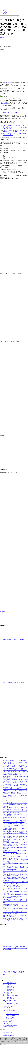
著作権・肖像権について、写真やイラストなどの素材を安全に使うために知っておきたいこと (15, 920)
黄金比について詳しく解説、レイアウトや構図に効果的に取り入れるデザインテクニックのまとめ (15, 905)
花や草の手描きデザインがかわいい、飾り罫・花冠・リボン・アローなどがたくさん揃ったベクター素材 (15, 127)
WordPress (5, 1002)
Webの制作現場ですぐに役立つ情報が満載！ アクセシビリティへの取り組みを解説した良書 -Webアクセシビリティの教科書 (15, 786)
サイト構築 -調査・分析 (9, 983)
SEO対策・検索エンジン (9, 1000)
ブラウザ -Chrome (10, 1020)
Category (5, 11)
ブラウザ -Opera (10, 1017)
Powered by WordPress (8, 1035)
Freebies (2, 37)
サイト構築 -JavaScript (8, 994)
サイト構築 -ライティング (10, 989)
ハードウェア (6, 1009)
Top (4, 9)
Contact (5, 12)
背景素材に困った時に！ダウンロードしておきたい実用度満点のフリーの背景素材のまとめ (15, 833)
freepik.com (9, 82)
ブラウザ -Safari (10, 1018)
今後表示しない (17, 1041)
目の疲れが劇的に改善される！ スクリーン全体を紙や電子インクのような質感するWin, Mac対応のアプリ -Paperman (15, 776)
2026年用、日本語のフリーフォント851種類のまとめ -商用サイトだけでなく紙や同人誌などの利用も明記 (15, 804)
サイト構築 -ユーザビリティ (10, 987)
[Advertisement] (14, 66)
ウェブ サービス (7, 1007)
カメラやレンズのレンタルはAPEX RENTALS (15, 682)
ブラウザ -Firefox (10, 1015)
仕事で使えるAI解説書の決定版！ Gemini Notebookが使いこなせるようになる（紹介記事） (15, 973)
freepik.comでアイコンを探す (10, 112)
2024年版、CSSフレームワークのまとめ (13, 866)
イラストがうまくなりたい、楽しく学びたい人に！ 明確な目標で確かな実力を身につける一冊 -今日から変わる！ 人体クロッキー (15, 767)
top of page (2, 611)
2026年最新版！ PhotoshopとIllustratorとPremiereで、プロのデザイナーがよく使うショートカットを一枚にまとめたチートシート (15, 781)
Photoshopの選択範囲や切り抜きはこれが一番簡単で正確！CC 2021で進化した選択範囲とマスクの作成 (15, 879)
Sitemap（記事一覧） (8, 1026)
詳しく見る (24, 1041)
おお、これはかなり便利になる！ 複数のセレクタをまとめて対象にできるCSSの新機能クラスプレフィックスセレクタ (15, 771)
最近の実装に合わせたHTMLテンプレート (14, 845)
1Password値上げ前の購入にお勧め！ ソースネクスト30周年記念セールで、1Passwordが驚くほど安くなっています (15, 795)
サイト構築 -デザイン (8, 991)
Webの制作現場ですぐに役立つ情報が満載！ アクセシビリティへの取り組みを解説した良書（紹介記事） (15, 948)
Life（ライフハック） (8, 1023)
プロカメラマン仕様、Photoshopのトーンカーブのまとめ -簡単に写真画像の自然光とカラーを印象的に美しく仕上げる (15, 896)
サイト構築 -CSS (7, 992)
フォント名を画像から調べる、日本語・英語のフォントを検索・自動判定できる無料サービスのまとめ (15, 825)
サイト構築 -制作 (7, 986)
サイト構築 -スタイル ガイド (10, 995)
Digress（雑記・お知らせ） (10, 1025)
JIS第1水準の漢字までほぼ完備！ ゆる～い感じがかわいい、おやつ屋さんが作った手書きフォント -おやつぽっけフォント (15, 790)
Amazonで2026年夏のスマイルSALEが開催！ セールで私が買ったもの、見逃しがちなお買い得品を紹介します (15, 762)
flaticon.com (5, 103)
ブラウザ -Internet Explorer (12, 1014)
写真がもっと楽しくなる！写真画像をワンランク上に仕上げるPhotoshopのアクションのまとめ (15, 901)
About (4, 13)
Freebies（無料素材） (8, 1006)
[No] (0, 1043)
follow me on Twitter (8, 1032)
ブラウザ (5, 1012)
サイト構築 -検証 (7, 997)
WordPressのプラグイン (12, 1003)
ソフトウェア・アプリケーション (12, 1010)
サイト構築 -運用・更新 (9, 998)
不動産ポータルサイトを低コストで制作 (13, 639)
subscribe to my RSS (8, 1034)
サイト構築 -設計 (7, 984)
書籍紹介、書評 (7, 1022)
